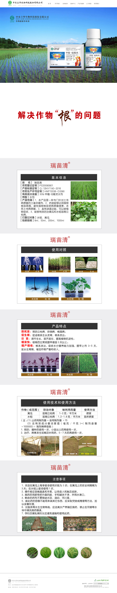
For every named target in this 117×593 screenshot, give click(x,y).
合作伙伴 (90, 583)
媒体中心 (73, 3)
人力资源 (88, 3)
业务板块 (65, 3)
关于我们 (57, 3)
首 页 (49, 3)
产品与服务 (81, 3)
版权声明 (84, 583)
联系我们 (96, 3)
